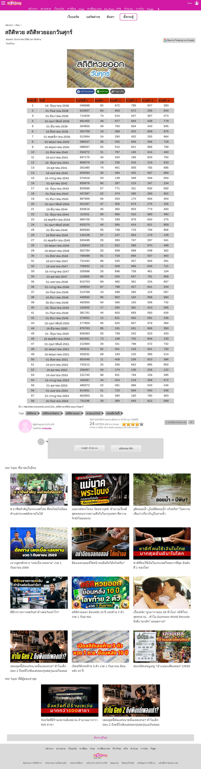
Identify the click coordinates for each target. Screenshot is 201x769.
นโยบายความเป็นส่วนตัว (56, 763)
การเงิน (140, 8)
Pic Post (109, 9)
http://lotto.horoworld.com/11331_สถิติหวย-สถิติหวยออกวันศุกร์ (53, 407)
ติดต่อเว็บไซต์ (128, 763)
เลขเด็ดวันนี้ (113, 413)
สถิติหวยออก (73, 413)
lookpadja (46, 428)
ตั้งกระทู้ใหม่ (100, 737)
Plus (18, 25)
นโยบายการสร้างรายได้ (96, 763)
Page (150, 9)
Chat (81, 9)
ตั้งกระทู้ (128, 17)
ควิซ (118, 8)
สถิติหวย (31, 413)
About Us (114, 763)
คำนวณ (128, 8)
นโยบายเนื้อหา (76, 763)
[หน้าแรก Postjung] (14, 3)
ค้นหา (110, 17)
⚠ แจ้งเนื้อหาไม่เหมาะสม (176, 422)
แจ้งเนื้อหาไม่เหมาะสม (168, 763)
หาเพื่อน (71, 8)
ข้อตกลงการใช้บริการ (32, 763)
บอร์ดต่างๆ (93, 17)
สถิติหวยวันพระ (51, 413)
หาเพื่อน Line (94, 8)
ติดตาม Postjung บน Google (180, 40)
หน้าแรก (32, 8)
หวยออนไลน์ (93, 413)
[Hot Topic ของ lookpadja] (25, 432)
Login (89, 447)
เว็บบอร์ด (59, 8)
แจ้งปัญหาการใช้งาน (146, 763)
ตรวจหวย (46, 8)
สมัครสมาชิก (126, 448)
